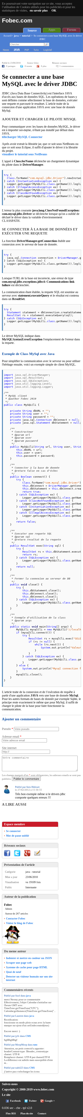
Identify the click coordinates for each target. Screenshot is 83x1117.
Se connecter (13, 831)
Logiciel (47, 50)
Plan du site (26, 1113)
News (6, 50)
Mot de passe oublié (17, 835)
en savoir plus (39, 10)
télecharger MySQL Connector (22, 137)
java (16, 35)
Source (32, 30)
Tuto (36, 50)
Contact (42, 1113)
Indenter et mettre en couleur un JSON (29, 958)
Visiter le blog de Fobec (19, 923)
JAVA (17, 50)
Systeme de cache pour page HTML (26, 967)
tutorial (26, 35)
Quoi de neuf (13, 971)
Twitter (33, 1101)
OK (54, 10)
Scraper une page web (19, 962)
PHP (27, 50)
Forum (71, 29)
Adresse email (11, 736)
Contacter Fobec (15, 918)
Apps (51, 29)
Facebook (15, 1101)
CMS (28, 1036)
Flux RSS (11, 1113)
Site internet (9, 748)
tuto (35, 1044)
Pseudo (7, 729)
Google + (50, 1101)
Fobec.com (17, 20)
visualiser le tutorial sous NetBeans (24, 154)
